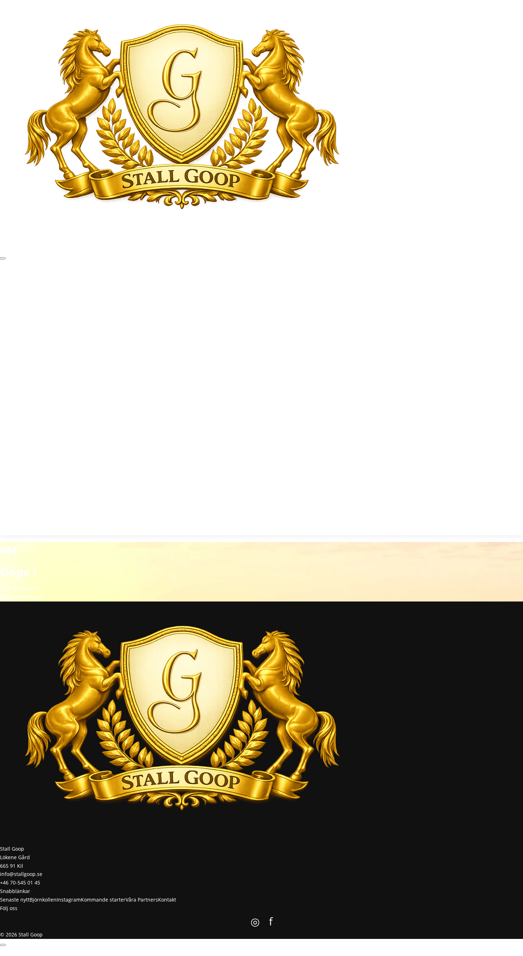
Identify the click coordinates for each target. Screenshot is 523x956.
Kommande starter (120, 283)
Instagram (84, 283)
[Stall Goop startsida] (182, 120)
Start (5, 283)
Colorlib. (298, 951)
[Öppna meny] (3, 258)
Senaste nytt (27, 283)
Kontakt (187, 283)
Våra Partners (160, 283)
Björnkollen (57, 283)
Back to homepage (22, 597)
